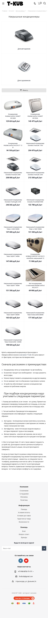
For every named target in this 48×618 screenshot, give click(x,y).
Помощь (24, 509)
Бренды (24, 537)
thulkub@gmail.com (26, 576)
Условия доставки (24, 516)
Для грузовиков (23, 80)
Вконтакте (20, 560)
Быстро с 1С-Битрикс (23, 598)
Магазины (24, 497)
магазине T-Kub (25, 355)
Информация (24, 505)
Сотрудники (24, 494)
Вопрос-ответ (24, 534)
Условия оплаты (24, 512)
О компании (24, 491)
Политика (24, 500)
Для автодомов (24, 49)
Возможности (24, 522)
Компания (24, 487)
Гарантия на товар (24, 519)
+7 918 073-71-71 (25, 571)
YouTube (26, 560)
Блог (24, 531)
